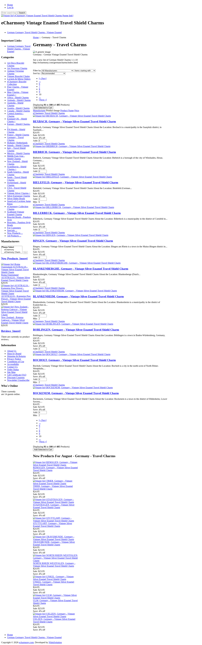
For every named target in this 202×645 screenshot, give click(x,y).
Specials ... (12, 230)
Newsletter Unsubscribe (18, 380)
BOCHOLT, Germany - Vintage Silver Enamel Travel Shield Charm (74, 360)
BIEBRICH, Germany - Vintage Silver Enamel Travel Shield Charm (74, 152)
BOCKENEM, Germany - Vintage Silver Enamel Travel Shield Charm (76, 393)
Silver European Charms (18, 196)
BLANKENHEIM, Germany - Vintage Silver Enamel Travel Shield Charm (78, 296)
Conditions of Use (15, 361)
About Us (11, 351)
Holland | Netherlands (17, 142)
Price (76, 110)
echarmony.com (26, 642)
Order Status (13, 369)
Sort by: (36, 73)
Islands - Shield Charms (18, 145)
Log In (10, 7)
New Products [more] (14, 258)
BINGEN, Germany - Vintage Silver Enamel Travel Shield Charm (73, 240)
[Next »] (43, 99)
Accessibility (13, 364)
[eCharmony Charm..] (11, 252)
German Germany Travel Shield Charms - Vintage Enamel (34, 32)
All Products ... (14, 235)
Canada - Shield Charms (18, 111)
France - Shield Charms (18, 134)
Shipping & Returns (16, 356)
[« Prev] (42, 78)
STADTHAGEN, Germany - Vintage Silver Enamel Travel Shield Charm (53, 506)
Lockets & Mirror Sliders (18, 79)
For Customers (14, 228)
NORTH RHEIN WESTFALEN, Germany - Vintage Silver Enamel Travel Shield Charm (54, 564)
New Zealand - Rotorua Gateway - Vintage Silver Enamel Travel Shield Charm (14, 320)
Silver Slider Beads (16, 198)
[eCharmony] (11, 250)
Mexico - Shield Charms (18, 153)
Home (10, 5)
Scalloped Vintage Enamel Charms (15, 213)
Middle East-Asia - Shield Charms (16, 157)
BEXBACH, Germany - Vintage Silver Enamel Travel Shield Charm (74, 121)
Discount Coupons (16, 377)
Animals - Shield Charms (19, 100)
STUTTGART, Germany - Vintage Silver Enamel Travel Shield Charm (52, 524)
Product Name (67, 110)
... (40, 81)
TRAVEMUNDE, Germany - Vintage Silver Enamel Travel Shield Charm (54, 543)
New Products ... (15, 233)
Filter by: (37, 70)
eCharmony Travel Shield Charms (49, 113)
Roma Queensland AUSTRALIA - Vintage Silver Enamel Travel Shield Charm (15, 277)
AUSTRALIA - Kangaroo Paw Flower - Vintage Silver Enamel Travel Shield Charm (16, 299)
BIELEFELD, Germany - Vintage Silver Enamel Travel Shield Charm (75, 182)
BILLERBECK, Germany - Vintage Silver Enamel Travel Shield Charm (77, 213)
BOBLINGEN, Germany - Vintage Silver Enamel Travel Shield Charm (76, 329)
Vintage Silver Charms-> (18, 193)
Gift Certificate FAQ (16, 375)
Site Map (11, 372)
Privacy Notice (14, 359)
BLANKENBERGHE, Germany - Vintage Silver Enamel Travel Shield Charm (80, 268)
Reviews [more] (10, 331)
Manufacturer (39, 110)
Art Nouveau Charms (17, 68)
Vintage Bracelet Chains (18, 76)
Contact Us (12, 367)
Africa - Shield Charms (18, 97)
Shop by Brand (14, 353)
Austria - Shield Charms (18, 108)
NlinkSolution (55, 642)
